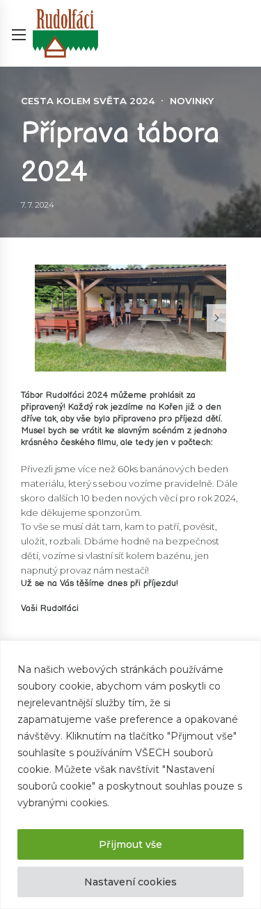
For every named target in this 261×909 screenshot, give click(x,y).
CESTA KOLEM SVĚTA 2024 (88, 100)
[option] (130, 318)
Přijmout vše (130, 844)
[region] (130, 774)
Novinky (192, 100)
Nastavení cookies (130, 882)
